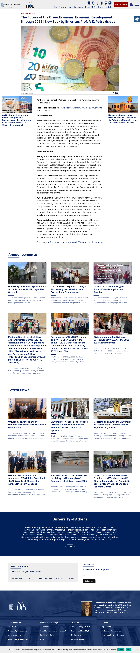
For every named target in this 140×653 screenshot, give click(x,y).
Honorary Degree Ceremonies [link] (71, 7)
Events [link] (87, 7)
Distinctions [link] (96, 7)
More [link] (128, 649)
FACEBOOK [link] (16, 578)
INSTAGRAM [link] (45, 578)
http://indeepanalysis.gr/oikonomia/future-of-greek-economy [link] (74, 242)
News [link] (56, 7)
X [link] (29, 578)
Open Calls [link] (107, 7)
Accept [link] (120, 649)
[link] (137, 19)
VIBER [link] (71, 578)
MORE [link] (70, 547)
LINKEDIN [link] (58, 578)
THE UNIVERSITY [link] (121, 5)
